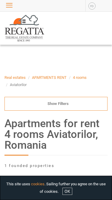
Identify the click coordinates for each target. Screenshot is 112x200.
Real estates (15, 77)
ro (91, 6)
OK (67, 191)
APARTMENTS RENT (49, 77)
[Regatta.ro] (14, 28)
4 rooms (80, 77)
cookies (38, 184)
